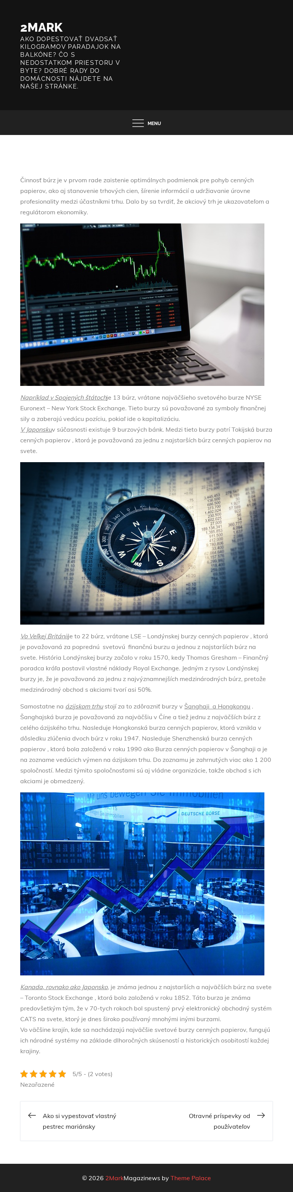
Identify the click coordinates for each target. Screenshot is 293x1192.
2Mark (41, 27)
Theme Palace (191, 1178)
